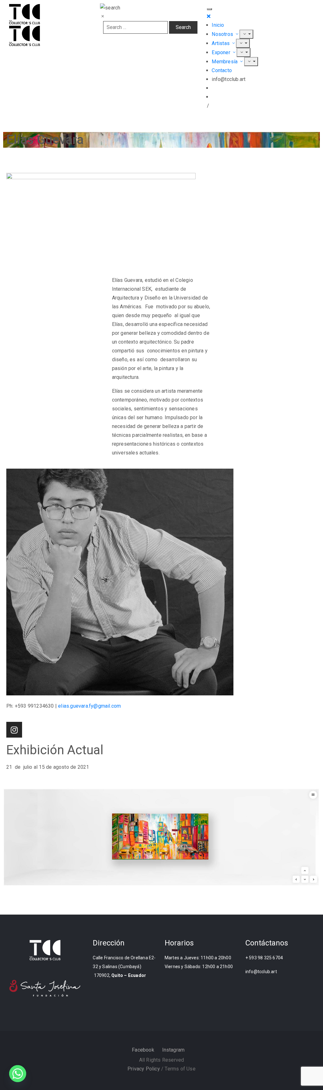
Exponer (222, 52)
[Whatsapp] (17, 1073)
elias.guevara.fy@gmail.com (89, 706)
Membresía (225, 62)
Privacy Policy (143, 1069)
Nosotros (223, 34)
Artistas (221, 43)
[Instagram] (14, 730)
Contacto (222, 70)
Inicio (218, 25)
